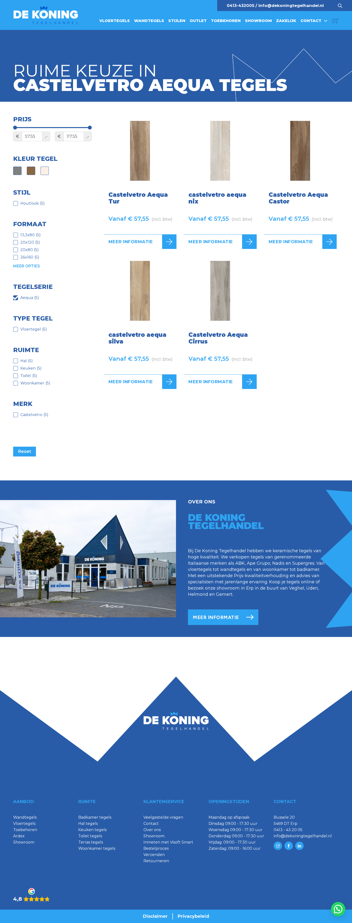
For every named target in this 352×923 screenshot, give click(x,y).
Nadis (278, 563)
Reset (24, 451)
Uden (312, 588)
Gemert (224, 594)
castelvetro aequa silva (137, 338)
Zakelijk (286, 20)
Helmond (198, 594)
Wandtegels (149, 20)
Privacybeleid (193, 916)
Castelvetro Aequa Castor (298, 198)
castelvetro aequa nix (217, 198)
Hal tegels (88, 823)
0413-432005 (240, 5)
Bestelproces (156, 848)
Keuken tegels (92, 829)
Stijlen (176, 20)
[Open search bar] (340, 5)
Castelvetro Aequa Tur (138, 198)
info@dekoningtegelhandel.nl (291, 5)
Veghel (296, 588)
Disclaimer (155, 916)
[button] (338, 909)
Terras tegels (90, 842)
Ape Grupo (258, 563)
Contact (311, 20)
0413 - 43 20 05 (288, 829)
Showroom (258, 20)
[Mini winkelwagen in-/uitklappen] (335, 20)
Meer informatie (130, 241)
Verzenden (154, 854)
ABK (240, 563)
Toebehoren (226, 20)
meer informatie (216, 617)
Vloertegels (114, 20)
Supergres (303, 563)
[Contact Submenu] (326, 21)
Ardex (19, 836)
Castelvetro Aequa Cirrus (218, 338)
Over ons (152, 829)
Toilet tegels (90, 836)
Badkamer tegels (94, 817)
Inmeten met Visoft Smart (168, 842)
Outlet (198, 20)
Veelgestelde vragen (163, 817)
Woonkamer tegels (96, 848)
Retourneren (156, 861)
